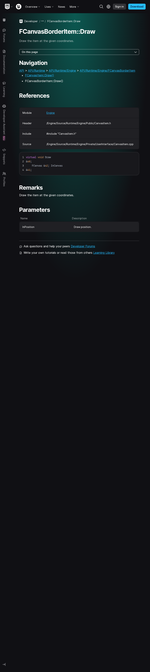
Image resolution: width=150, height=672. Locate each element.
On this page (30, 51)
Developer (31, 21)
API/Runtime (36, 70)
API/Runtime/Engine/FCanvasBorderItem (107, 70)
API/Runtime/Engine (62, 70)
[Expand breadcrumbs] (43, 21)
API (21, 70)
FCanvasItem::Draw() (39, 75)
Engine (50, 112)
